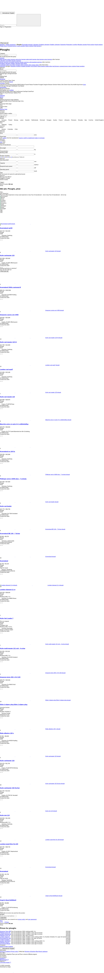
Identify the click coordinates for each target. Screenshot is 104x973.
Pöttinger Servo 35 (5, 935)
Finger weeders (21, 46)
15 (5, 922)
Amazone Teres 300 (5, 931)
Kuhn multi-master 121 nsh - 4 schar (12, 648)
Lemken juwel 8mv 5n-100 (9, 844)
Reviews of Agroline (30, 951)
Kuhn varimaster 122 (7, 760)
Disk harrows (37, 46)
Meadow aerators (82, 44)
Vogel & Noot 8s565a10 (8, 900)
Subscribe (3, 917)
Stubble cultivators (55, 44)
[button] (52, 35)
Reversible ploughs (27, 44)
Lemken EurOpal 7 (5, 939)
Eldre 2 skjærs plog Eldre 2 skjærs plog (13, 704)
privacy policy (21, 919)
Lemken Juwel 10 (5, 937)
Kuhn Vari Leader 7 (6, 618)
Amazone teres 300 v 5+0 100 (10, 677)
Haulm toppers (99, 44)
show (2, 182)
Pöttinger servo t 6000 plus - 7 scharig (13, 479)
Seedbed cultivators (44, 44)
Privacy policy (14, 951)
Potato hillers (3, 46)
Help (6, 946)
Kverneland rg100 (6, 228)
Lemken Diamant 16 (5, 934)
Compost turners (11, 46)
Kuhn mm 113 (5, 815)
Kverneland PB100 (5, 943)
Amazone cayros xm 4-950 (9, 315)
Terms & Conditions (5, 951)
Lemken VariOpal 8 (5, 941)
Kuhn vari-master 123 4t (8, 342)
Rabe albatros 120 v (7, 733)
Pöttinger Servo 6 (4, 942)
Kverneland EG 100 (5, 938)
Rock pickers (90, 44)
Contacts (10, 946)
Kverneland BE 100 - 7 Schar (10, 533)
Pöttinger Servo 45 (5, 932)
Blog (37, 951)
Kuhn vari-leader (6, 506)
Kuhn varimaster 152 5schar (10, 788)
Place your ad (4, 271)
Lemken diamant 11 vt (7, 589)
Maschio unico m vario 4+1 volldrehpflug (14, 424)
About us (2, 946)
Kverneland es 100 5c (7, 451)
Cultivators (36, 44)
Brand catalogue (43, 951)
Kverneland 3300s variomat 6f (10, 287)
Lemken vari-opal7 (6, 369)
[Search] (29, 20)
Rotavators (69, 44)
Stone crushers (29, 46)
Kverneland (4, 561)
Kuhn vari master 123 (7, 397)
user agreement (32, 919)
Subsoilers (63, 44)
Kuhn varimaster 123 (7, 255)
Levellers (74, 44)
